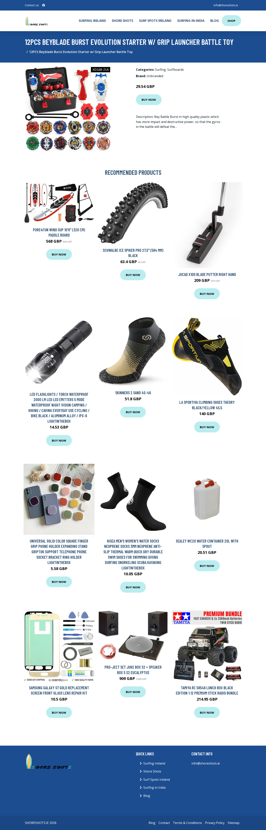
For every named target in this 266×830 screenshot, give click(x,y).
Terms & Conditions (187, 823)
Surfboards (175, 69)
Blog (214, 21)
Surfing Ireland (92, 21)
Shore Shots (122, 21)
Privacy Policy (215, 823)
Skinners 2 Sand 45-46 (133, 392)
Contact (164, 823)
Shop (231, 21)
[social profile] (44, 5)
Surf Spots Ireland (155, 21)
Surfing (160, 69)
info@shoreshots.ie (226, 5)
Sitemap (234, 823)
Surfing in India (190, 21)
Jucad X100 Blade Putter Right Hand (207, 274)
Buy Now (149, 100)
